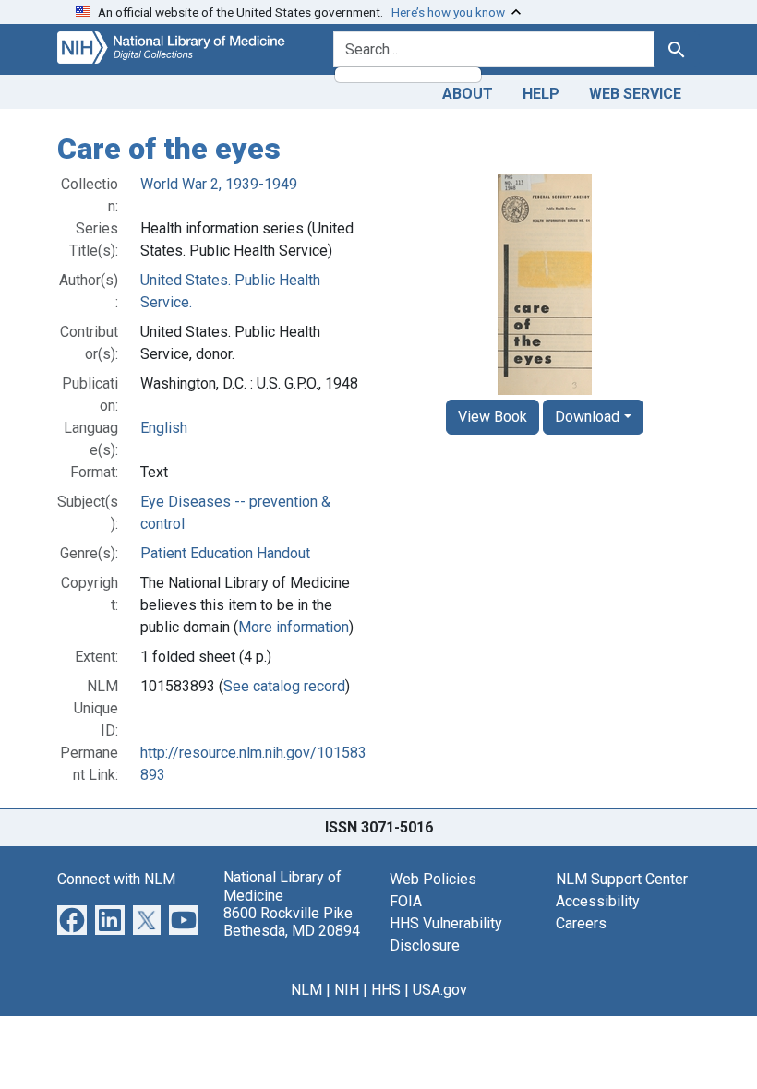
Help (541, 93)
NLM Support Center (622, 879)
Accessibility (598, 901)
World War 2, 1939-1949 (218, 184)
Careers (581, 923)
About (467, 93)
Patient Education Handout (225, 553)
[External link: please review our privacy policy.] (72, 919)
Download (587, 416)
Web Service (635, 93)
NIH (346, 990)
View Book (492, 416)
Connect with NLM (116, 879)
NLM (306, 990)
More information (293, 627)
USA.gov (440, 990)
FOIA (406, 901)
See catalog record (284, 686)
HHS (386, 990)
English (163, 428)
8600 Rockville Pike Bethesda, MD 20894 (291, 921)
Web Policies (433, 879)
